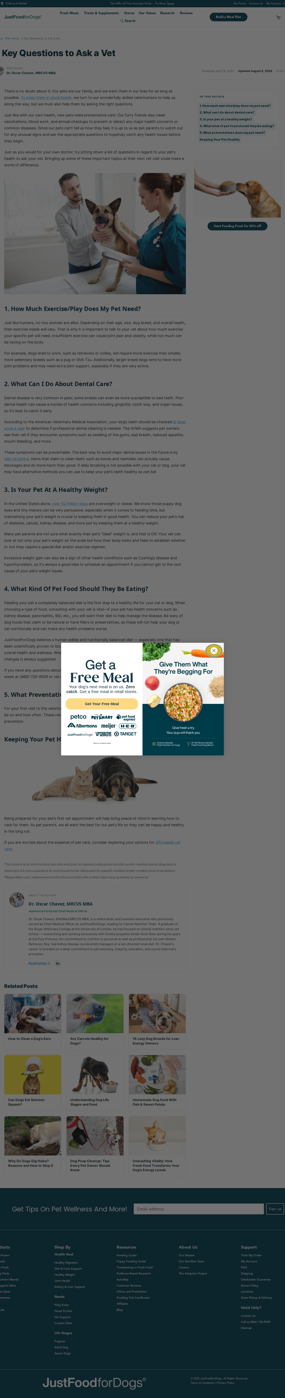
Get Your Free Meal (102, 704)
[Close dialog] (214, 650)
